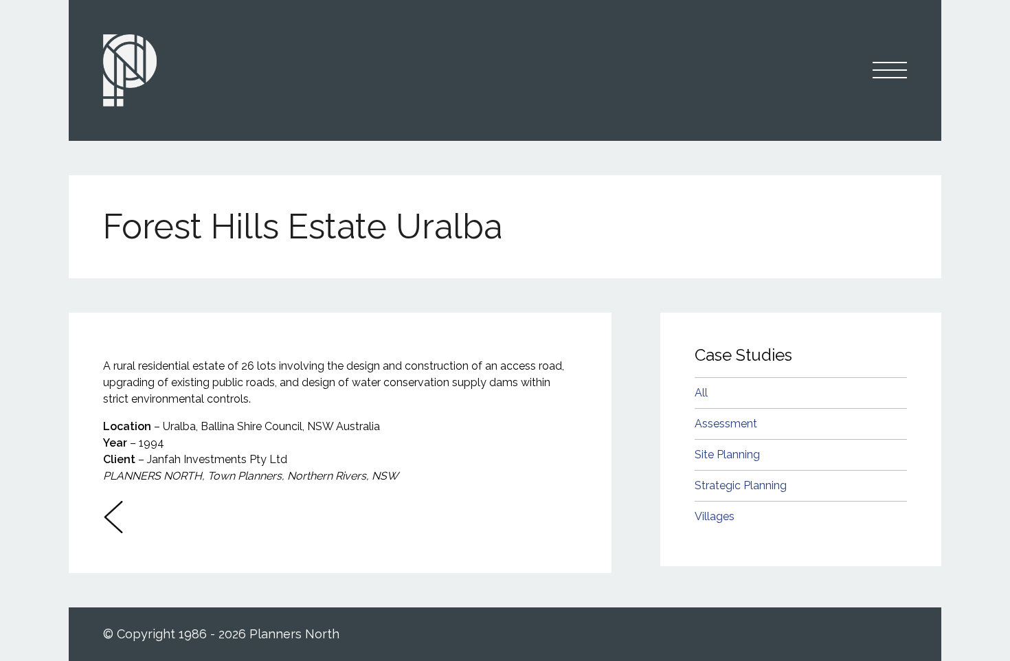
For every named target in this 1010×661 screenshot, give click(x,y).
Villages (714, 516)
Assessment (726, 423)
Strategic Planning (741, 485)
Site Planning (727, 454)
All (701, 392)
